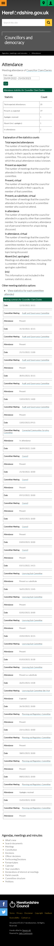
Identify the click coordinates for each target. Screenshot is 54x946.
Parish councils (12, 875)
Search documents (14, 843)
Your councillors (12, 869)
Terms (12, 913)
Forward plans (11, 862)
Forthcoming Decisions (15, 859)
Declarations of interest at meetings (22, 872)
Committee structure (15, 878)
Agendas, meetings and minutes (14, 53)
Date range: (8, 75)
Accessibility (14, 918)
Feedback (48, 913)
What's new (10, 840)
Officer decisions (13, 856)
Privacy (20, 913)
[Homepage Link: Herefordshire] (27, 904)
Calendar (9, 865)
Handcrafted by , (20, 930)
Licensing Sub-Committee (32, 573)
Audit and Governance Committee (35, 313)
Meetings (9, 846)
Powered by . (21, 933)
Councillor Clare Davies (39, 70)
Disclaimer (28, 913)
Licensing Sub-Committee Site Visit (36, 691)
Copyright (39, 913)
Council (25, 456)
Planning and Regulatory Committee (36, 714)
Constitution (11, 850)
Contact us (25, 918)
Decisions (9, 853)
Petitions (9, 881)
